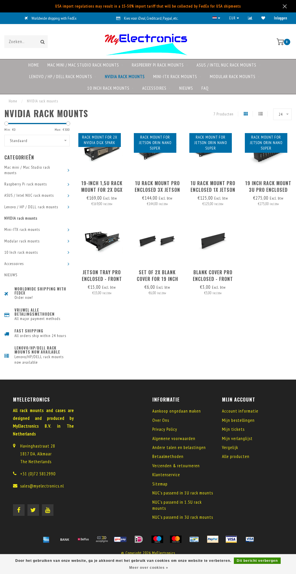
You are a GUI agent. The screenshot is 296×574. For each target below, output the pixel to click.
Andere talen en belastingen (179, 447)
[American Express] (46, 539)
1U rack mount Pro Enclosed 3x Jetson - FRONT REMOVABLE (157, 190)
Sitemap (160, 484)
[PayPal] (213, 539)
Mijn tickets (233, 429)
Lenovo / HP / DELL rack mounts (60, 76)
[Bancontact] (194, 539)
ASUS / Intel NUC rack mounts (226, 65)
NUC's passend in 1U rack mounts (182, 493)
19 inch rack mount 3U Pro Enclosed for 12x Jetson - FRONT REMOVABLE (268, 193)
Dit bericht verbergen (257, 561)
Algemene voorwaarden (173, 438)
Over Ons (160, 420)
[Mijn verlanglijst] (263, 18)
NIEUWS (186, 88)
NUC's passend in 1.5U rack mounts (177, 505)
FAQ (205, 88)
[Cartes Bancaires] (102, 539)
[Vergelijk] (250, 18)
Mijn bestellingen (238, 420)
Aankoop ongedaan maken (176, 411)
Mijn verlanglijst (237, 438)
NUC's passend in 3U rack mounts (182, 517)
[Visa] (231, 539)
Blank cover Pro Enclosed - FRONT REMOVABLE (213, 279)
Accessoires (154, 88)
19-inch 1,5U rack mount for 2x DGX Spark (102, 190)
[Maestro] (157, 539)
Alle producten (235, 456)
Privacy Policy (164, 429)
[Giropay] (120, 539)
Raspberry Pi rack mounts (158, 65)
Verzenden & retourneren (176, 465)
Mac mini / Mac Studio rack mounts (83, 65)
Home (33, 65)
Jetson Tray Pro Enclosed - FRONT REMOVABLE (102, 279)
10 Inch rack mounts (108, 88)
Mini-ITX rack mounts (175, 76)
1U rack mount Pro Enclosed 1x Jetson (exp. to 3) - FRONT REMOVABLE (212, 193)
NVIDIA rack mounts (125, 76)
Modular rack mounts (233, 76)
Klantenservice (166, 474)
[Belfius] (83, 539)
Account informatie (240, 411)
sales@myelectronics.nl (42, 486)
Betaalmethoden (168, 456)
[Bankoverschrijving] (65, 539)
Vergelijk (230, 447)
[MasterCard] (176, 539)
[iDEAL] (139, 539)
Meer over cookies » (148, 568)
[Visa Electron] (250, 539)
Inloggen (280, 18)
